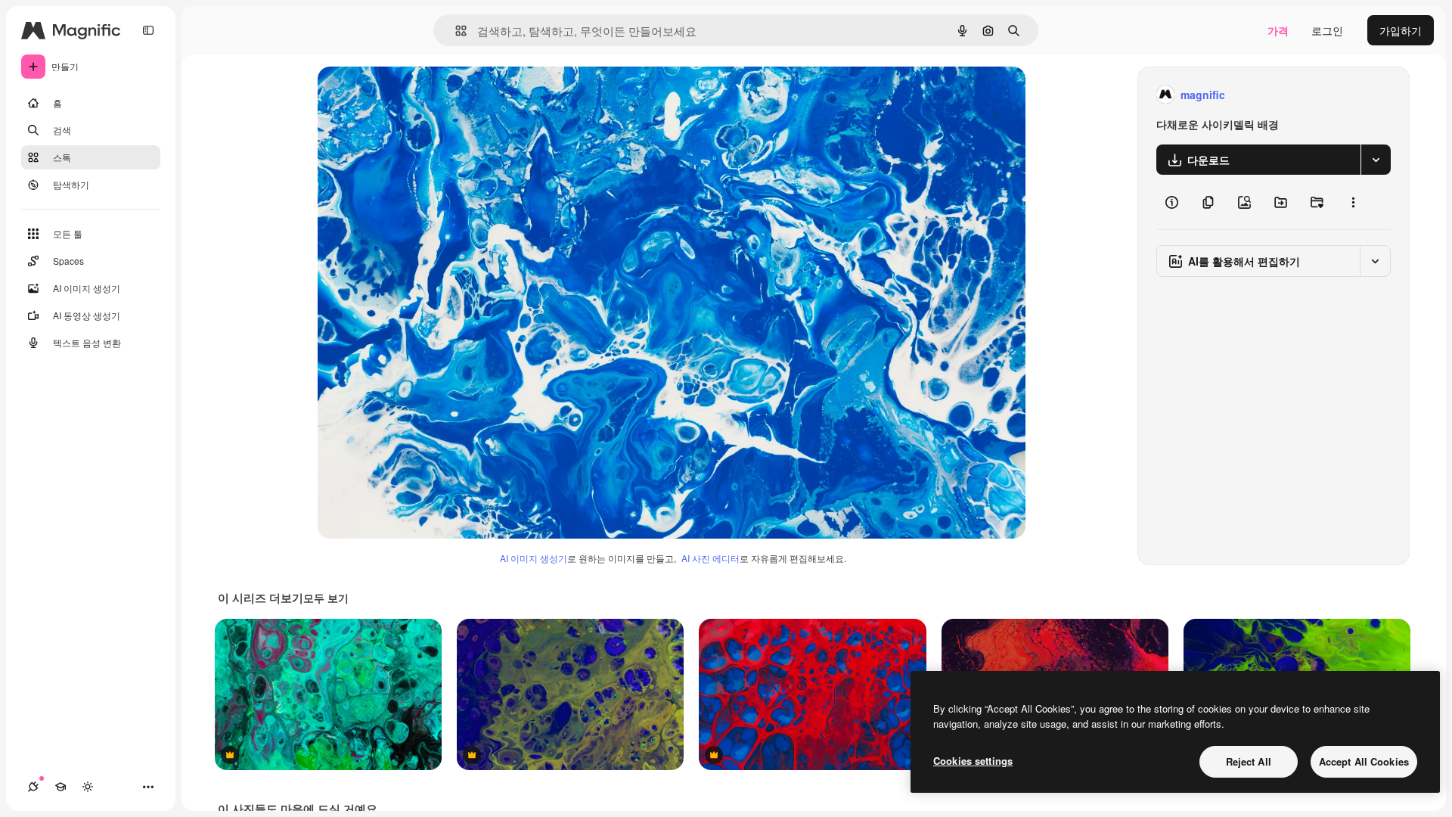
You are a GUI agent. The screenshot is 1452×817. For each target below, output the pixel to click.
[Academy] (60, 787)
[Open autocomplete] (455, 30)
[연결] (33, 787)
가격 (1278, 30)
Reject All (1248, 761)
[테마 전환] (88, 787)
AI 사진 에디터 (710, 557)
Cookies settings (973, 760)
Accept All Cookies (1364, 761)
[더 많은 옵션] (1353, 202)
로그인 (1327, 30)
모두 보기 (326, 597)
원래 (404, 95)
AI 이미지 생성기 (533, 557)
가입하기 (1400, 30)
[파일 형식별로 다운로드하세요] (1375, 159)
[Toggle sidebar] (148, 30)
